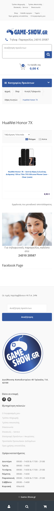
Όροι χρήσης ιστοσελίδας (18, 16)
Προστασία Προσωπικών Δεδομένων (19, 441)
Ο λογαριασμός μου (38, 16)
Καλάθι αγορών (26, 13)
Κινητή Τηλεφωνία (32, 91)
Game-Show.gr (28, 497)
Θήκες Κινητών (11, 99)
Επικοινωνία (35, 7)
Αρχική (7, 91)
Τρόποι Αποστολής (35, 4)
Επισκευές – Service (21, 7)
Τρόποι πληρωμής (18, 4)
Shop (16, 13)
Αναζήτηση (27, 317)
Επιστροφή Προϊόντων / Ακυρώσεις (18, 436)
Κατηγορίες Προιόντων (20, 82)
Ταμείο (37, 13)
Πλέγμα (31, 139)
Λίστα (44, 139)
